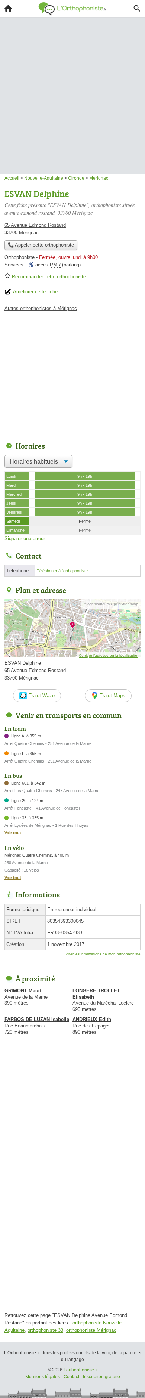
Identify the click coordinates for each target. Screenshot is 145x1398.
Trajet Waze (42, 695)
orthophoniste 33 (45, 1330)
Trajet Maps (112, 695)
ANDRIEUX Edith (91, 1019)
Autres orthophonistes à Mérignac (40, 308)
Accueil (8, 8)
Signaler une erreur (24, 538)
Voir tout (12, 833)
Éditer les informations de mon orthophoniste (102, 954)
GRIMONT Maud (22, 990)
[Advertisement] (72, 85)
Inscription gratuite (101, 1376)
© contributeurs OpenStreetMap (111, 604)
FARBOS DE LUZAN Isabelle (36, 1019)
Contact (71, 1376)
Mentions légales (42, 1376)
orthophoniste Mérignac (91, 1330)
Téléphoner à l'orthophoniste (62, 571)
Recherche (137, 8)
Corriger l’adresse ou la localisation (108, 655)
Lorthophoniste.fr (81, 1370)
